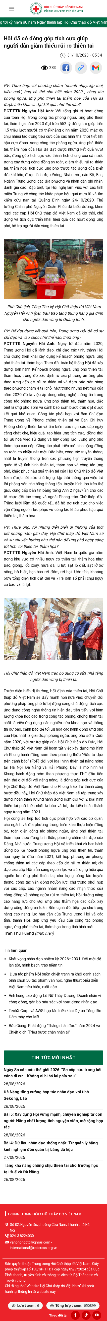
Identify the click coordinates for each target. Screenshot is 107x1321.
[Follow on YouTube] (96, 1315)
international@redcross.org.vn (33, 1248)
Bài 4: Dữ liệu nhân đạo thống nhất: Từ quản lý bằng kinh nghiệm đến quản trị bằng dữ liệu (51, 1146)
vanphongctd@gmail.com (30, 1242)
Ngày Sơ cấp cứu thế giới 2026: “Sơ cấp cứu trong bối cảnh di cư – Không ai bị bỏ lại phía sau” (52, 1073)
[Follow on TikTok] (86, 1315)
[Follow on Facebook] (75, 1315)
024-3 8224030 (22, 1236)
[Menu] (12, 8)
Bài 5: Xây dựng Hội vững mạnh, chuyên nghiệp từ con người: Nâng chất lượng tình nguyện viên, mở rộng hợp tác (53, 1120)
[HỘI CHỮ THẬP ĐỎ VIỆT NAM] (56, 8)
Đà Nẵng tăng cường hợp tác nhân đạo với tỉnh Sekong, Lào (46, 1095)
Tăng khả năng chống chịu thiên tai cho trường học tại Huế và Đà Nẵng (51, 1168)
